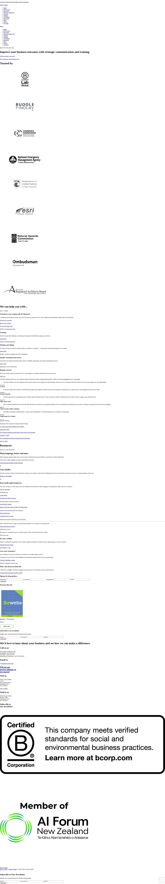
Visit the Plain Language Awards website (11, 573)
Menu (1, 26)
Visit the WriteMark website (7, 560)
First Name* (3, 579)
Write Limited (3, 5)
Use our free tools (5, 489)
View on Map (3, 688)
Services (5, 14)
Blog (4, 20)
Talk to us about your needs (7, 56)
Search (5, 22)
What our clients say (8, 12)
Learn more (3, 339)
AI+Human (6, 17)
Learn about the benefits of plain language (11, 463)
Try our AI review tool (6, 326)
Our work (6, 11)
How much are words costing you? (9, 59)
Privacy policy (4, 869)
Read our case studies (6, 476)
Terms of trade (13, 869)
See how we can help (6, 320)
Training (5, 15)
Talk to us (2, 376)
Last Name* (26, 579)
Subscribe (3, 581)
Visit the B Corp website (6, 545)
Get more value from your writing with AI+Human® (14, 2)
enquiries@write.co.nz (7, 663)
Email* (72, 579)
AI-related (66, 379)
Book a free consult (5, 323)
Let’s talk (5, 23)
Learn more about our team (7, 526)
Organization (50, 579)
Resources (6, 19)
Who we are (6, 9)
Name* (2, 637)
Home (5, 8)
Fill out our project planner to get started (8, 669)
